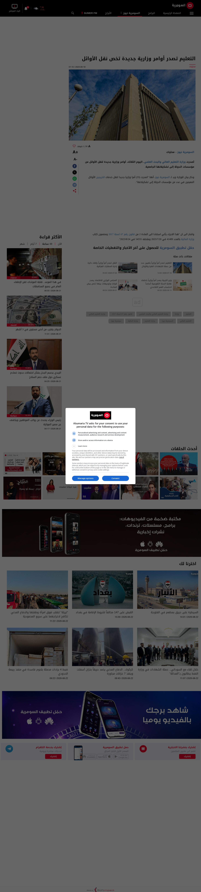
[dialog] (100, 446)
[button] (100, 446)
